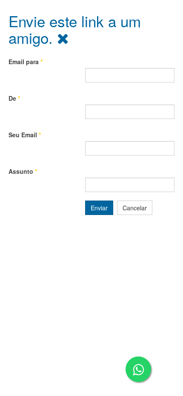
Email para (26, 61)
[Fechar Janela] (63, 37)
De (14, 98)
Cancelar (135, 208)
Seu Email (25, 134)
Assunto (23, 171)
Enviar (99, 208)
